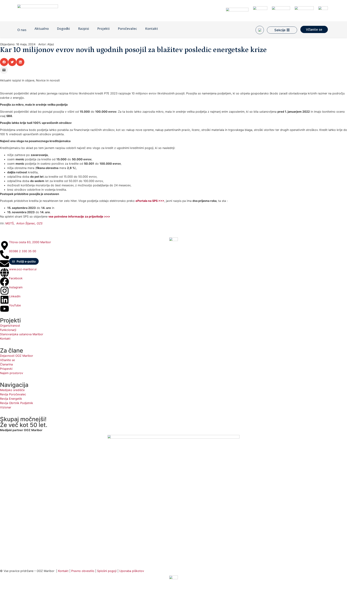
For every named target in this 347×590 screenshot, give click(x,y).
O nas (21, 30)
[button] (4, 62)
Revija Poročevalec (13, 394)
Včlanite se (7, 360)
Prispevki (6, 368)
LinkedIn (14, 296)
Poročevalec (127, 28)
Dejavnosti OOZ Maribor (17, 355)
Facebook (16, 278)
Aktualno (42, 28)
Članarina (6, 364)
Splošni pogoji (107, 571)
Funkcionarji (8, 330)
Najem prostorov (11, 373)
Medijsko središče (12, 390)
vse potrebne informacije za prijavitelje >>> (79, 216)
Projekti (103, 28)
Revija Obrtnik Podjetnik (16, 403)
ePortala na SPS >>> (150, 201)
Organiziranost (10, 325)
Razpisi (83, 28)
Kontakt (151, 28)
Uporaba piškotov (132, 571)
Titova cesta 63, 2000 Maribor (30, 242)
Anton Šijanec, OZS (29, 223)
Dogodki (63, 28)
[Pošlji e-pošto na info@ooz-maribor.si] (4, 70)
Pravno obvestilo (82, 571)
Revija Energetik (11, 398)
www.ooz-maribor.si (23, 269)
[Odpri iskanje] (260, 30)
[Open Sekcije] (288, 30)
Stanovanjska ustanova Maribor (21, 334)
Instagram (16, 287)
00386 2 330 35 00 (22, 251)
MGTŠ (9, 223)
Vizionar (5, 407)
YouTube (15, 305)
